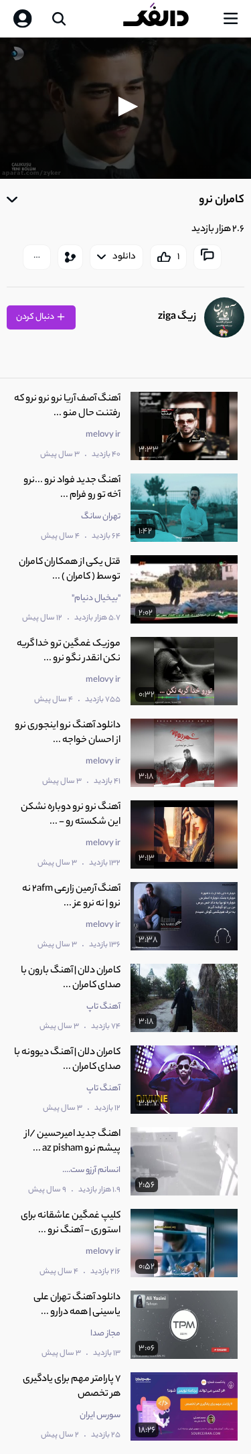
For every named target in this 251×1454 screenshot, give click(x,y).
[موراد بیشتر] (37, 257)
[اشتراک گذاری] (70, 257)
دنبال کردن (36, 317)
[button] (126, 106)
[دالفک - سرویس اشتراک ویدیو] (166, 18)
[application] (125, 108)
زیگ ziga (177, 317)
